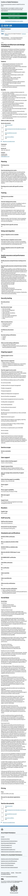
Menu (2, 31)
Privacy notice (18, 872)
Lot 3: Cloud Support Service (16, 37)
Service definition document (11, 132)
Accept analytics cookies (14, 14)
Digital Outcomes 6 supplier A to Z (8, 849)
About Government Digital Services (8, 843)
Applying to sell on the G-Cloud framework (10, 859)
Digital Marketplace (6, 29)
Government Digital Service (11, 876)
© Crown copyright (14, 892)
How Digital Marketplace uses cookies (14, 21)
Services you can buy (5, 839)
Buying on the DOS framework (7, 865)
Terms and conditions (9, 136)
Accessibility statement (5, 874)
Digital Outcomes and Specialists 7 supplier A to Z (11, 851)
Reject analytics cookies (14, 17)
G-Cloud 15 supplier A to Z (6, 847)
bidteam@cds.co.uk (5, 156)
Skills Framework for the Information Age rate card (15, 129)
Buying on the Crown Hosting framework (9, 867)
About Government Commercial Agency (9, 841)
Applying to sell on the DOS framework (9, 861)
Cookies (12, 872)
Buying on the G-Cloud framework (8, 863)
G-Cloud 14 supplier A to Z (6, 845)
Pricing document (8, 125)
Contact (2, 836)
